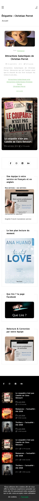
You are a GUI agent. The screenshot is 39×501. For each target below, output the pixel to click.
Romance (20, 51)
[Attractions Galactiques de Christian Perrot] (20, 39)
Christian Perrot (19, 86)
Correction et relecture (13, 214)
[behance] (28, 163)
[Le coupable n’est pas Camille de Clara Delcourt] (7, 399)
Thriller (11, 129)
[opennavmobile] (36, 7)
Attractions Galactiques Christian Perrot (19, 83)
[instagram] (16, 163)
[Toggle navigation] (3, 7)
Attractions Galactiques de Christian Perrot (19, 57)
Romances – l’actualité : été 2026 (26, 410)
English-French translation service (18, 219)
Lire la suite (19, 91)
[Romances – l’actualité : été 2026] (7, 414)
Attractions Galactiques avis (19, 79)
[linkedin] (22, 163)
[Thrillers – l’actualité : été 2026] (7, 427)
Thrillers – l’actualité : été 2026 (25, 423)
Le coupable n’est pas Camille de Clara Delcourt (18, 140)
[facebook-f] (10, 163)
